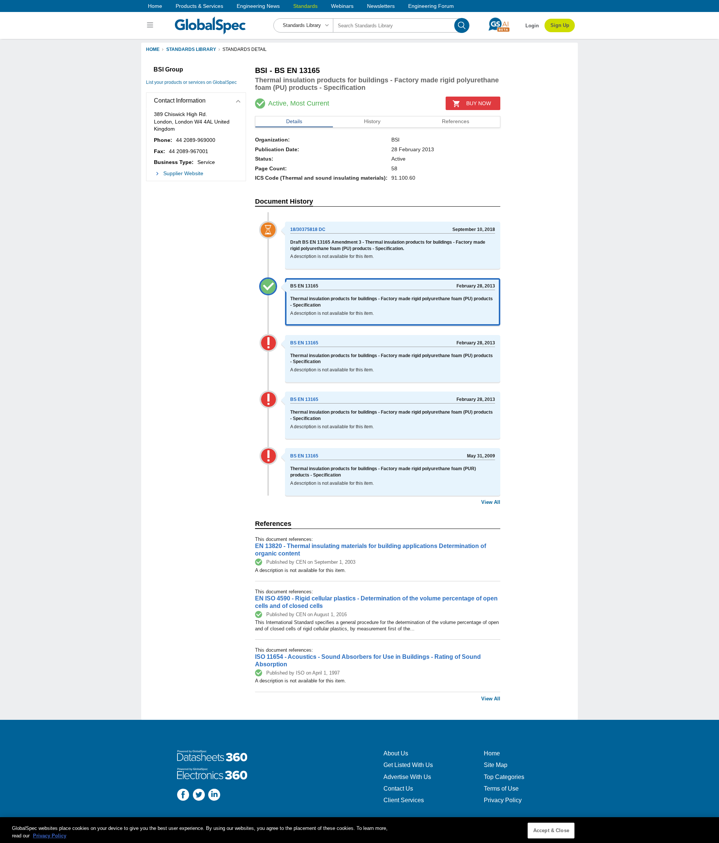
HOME (153, 49)
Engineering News (258, 6)
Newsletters (381, 6)
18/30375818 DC (307, 229)
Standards (305, 6)
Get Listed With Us (408, 765)
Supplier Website (183, 173)
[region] (359, 830)
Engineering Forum (431, 6)
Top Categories (504, 777)
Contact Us (398, 788)
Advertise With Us (407, 777)
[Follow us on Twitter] (199, 796)
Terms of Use (501, 788)
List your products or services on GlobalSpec (191, 82)
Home (155, 6)
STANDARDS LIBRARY (191, 49)
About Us (395, 753)
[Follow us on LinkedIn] (214, 796)
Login (532, 25)
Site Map (495, 765)
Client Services (403, 800)
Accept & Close (551, 830)
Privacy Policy (503, 800)
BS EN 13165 (304, 343)
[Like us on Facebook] (183, 796)
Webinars (342, 6)
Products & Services (199, 6)
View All (490, 502)
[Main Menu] (151, 25)
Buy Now (478, 103)
